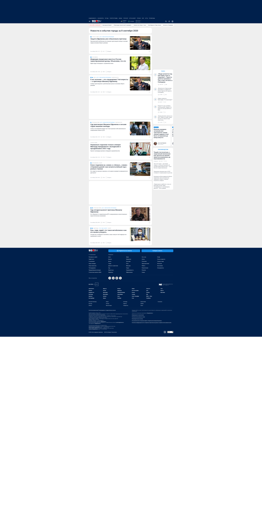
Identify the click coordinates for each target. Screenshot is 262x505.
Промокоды (152, 18)
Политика (144, 261)
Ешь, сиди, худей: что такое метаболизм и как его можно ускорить (108, 231)
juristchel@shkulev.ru (120, 322)
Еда (109, 268)
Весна (109, 261)
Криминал (128, 259)
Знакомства (101, 18)
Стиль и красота (161, 259)
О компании (92, 261)
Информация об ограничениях (138, 315)
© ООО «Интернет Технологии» (110, 332)
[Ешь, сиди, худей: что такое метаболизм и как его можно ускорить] (140, 234)
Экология (159, 263)
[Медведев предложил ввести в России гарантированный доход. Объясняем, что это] (140, 63)
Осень (143, 259)
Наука (127, 268)
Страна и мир (160, 261)
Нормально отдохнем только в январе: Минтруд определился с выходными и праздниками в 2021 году (105, 146)
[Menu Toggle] (89, 21)
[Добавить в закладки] (149, 51)
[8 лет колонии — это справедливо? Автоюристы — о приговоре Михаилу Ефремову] (140, 83)
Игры (146, 18)
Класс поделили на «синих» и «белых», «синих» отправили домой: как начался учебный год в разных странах (108, 167)
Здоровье (110, 272)
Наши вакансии (92, 265)
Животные (111, 270)
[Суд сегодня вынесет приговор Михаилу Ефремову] (140, 214)
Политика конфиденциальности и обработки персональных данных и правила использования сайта (151, 322)
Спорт (158, 257)
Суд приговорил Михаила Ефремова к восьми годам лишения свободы (108, 125)
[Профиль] (172, 21)
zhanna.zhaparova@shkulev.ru (94, 327)
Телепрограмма (114, 18)
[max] (116, 278)
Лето (127, 263)
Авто (109, 257)
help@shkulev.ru (98, 323)
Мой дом (128, 265)
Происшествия (145, 263)
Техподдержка (92, 268)
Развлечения (145, 268)
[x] (120, 278)
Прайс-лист (91, 259)
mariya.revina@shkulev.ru (93, 329)
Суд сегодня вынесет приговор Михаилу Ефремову (106, 211)
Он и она (144, 257)
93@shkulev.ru (103, 321)
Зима (127, 257)
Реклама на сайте (93, 257)
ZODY (143, 18)
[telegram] (109, 278)
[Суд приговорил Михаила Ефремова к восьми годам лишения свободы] (140, 128)
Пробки (139, 18)
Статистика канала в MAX (95, 272)
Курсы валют (132, 18)
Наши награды (92, 263)
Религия (144, 270)
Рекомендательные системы (137, 318)
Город (109, 263)
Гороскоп (125, 18)
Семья (143, 272)
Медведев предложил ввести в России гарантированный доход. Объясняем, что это (108, 60)
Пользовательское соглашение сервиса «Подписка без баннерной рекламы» (147, 320)
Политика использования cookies (138, 316)
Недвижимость (92, 18)
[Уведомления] (169, 21)
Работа (143, 265)
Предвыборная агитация (95, 270)
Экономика (160, 265)
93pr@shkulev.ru (150, 313)
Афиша (120, 18)
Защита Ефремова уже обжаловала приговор (108, 39)
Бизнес (110, 259)
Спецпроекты (160, 268)
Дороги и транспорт (113, 265)
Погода (107, 18)
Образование (129, 272)
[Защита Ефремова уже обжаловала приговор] (140, 43)
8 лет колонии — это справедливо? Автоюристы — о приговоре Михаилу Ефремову (109, 80)
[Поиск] (166, 21)
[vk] (113, 278)
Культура (128, 261)
